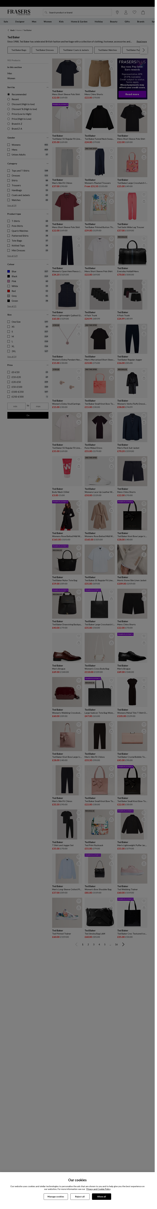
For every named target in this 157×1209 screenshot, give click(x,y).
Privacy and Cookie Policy (98, 1189)
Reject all (80, 1196)
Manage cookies (56, 1196)
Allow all (101, 1196)
